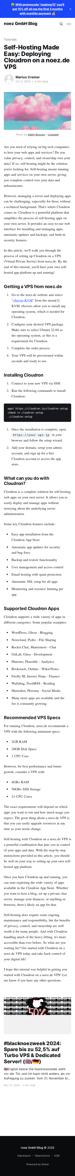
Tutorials (10, 39)
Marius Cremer (28, 77)
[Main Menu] (69, 24)
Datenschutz (42, 1155)
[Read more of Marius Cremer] (9, 79)
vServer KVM (22, 300)
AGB (56, 1155)
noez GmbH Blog (20, 24)
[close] (70, 9)
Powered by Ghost (37, 1164)
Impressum (24, 1155)
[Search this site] (61, 24)
